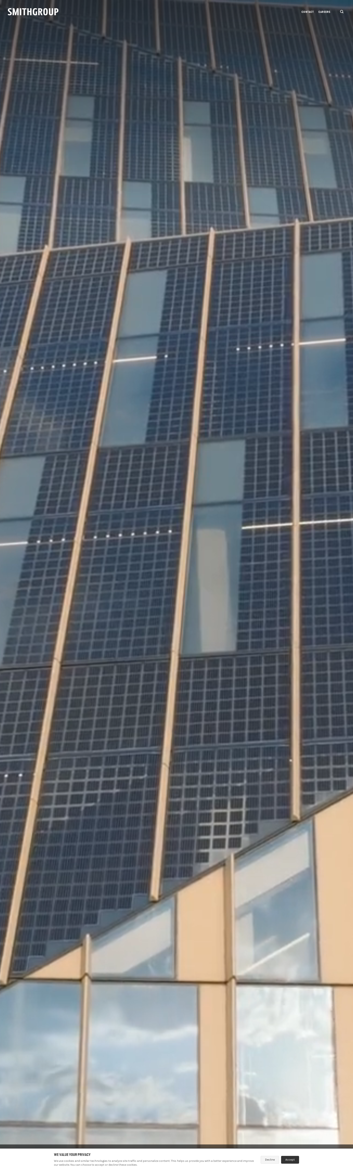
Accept (290, 1159)
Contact (308, 12)
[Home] (33, 12)
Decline (270, 1159)
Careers (324, 12)
